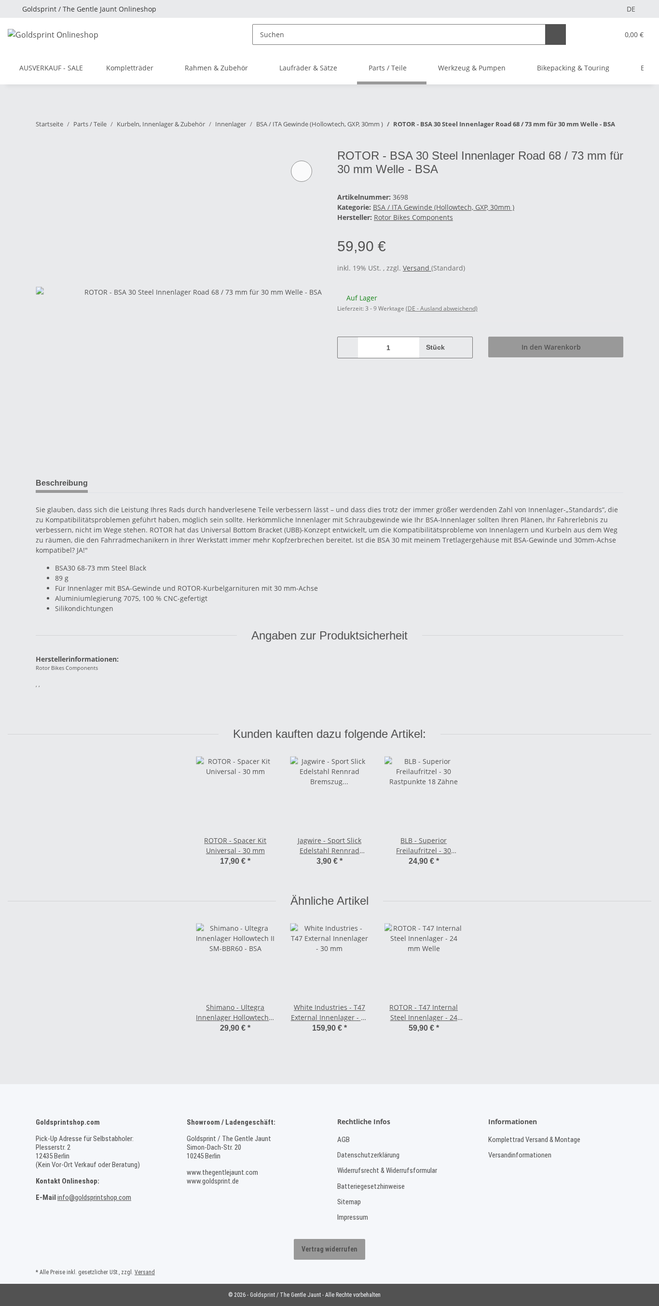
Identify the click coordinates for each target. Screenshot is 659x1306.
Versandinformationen (519, 1155)
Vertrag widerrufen (329, 1249)
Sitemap (349, 1201)
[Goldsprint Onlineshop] (53, 34)
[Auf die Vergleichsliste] (301, 171)
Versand (417, 267)
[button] (591, 34)
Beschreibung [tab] (62, 483)
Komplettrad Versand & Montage (534, 1139)
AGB (343, 1139)
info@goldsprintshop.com (94, 1197)
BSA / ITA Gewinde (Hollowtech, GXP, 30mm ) (443, 207)
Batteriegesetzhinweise (371, 1186)
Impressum (352, 1217)
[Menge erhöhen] (462, 347)
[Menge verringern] (348, 347)
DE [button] (631, 9)
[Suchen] (555, 34)
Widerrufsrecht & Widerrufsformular (387, 1170)
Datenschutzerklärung (368, 1155)
